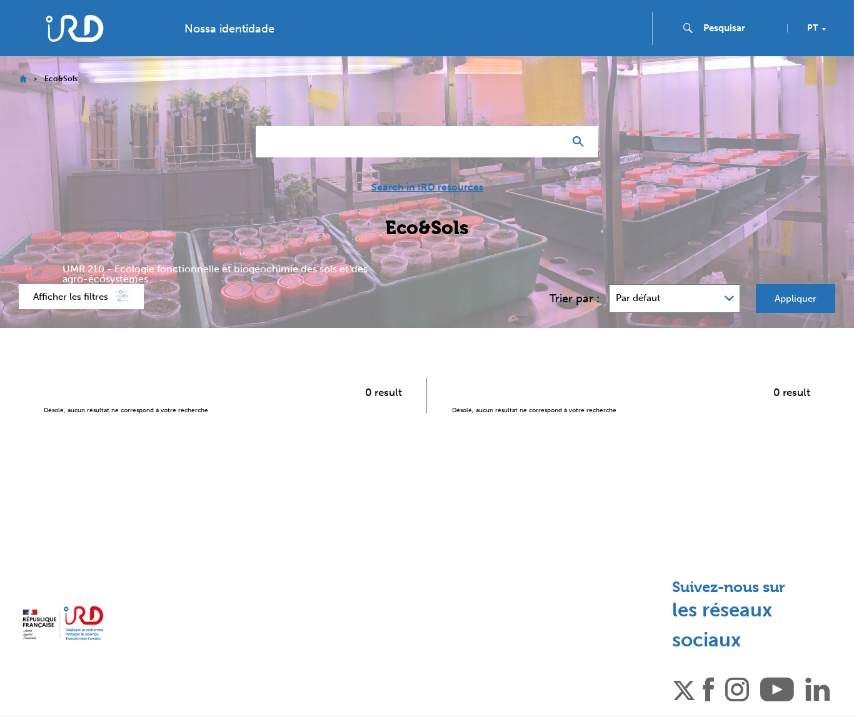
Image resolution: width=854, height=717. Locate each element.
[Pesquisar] (581, 141)
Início (23, 79)
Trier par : (575, 298)
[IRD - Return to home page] (74, 28)
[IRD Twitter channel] (684, 688)
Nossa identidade (229, 28)
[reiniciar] (550, 141)
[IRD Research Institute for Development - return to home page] (63, 623)
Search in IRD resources (427, 187)
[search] (740, 28)
